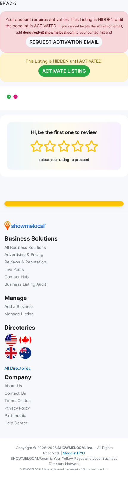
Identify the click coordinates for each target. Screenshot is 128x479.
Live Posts (14, 269)
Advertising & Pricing (23, 254)
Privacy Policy (17, 408)
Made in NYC (74, 453)
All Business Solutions (25, 247)
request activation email (64, 42)
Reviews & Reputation (25, 262)
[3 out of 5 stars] (63, 146)
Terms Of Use (17, 400)
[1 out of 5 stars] (36, 146)
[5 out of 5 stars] (91, 146)
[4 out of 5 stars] (77, 146)
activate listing (64, 71)
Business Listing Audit (25, 284)
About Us (13, 385)
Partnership (15, 415)
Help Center (15, 422)
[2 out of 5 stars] (49, 146)
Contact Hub (16, 276)
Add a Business (19, 306)
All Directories (17, 368)
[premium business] (16, 96)
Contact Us (15, 393)
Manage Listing (19, 314)
